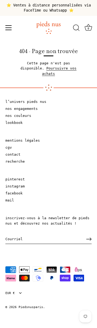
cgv (8, 147)
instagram (15, 186)
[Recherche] (76, 28)
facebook (14, 193)
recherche (15, 161)
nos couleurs (18, 116)
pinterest (15, 179)
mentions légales (22, 140)
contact (12, 154)
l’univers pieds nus (25, 102)
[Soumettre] (89, 239)
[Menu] (9, 28)
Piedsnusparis (31, 307)
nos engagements (21, 109)
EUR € (10, 293)
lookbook (14, 123)
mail (9, 200)
